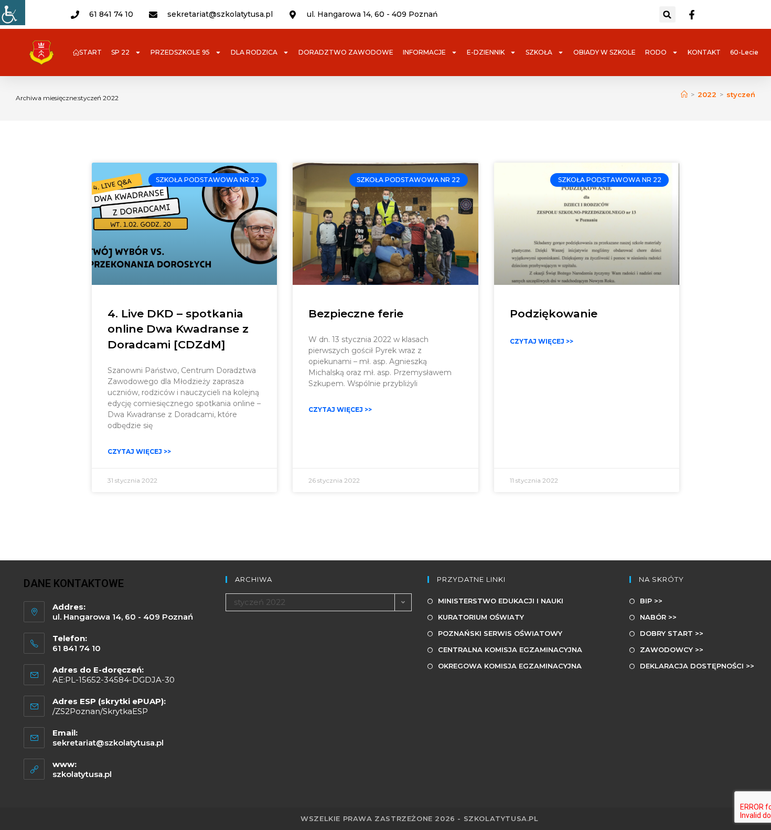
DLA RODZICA (254, 52)
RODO (656, 52)
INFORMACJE (424, 52)
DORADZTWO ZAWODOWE (345, 52)
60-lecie (744, 52)
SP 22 (120, 52)
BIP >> (651, 601)
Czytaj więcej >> (139, 451)
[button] (667, 14)
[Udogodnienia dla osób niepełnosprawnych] (12, 12)
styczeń (740, 94)
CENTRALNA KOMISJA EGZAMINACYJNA (510, 649)
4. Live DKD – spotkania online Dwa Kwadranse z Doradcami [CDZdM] (178, 329)
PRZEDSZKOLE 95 (180, 52)
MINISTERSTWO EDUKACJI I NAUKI (500, 601)
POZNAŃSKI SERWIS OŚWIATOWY (500, 633)
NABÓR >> (658, 617)
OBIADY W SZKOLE (604, 52)
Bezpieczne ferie (355, 313)
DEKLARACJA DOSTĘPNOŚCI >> (697, 666)
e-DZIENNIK (486, 52)
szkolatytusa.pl (82, 774)
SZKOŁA (539, 52)
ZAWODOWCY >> (671, 649)
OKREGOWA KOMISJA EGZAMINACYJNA (510, 666)
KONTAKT (704, 52)
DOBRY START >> (671, 633)
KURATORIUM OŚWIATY (481, 617)
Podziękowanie (553, 313)
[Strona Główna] (684, 94)
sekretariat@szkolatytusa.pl (108, 743)
